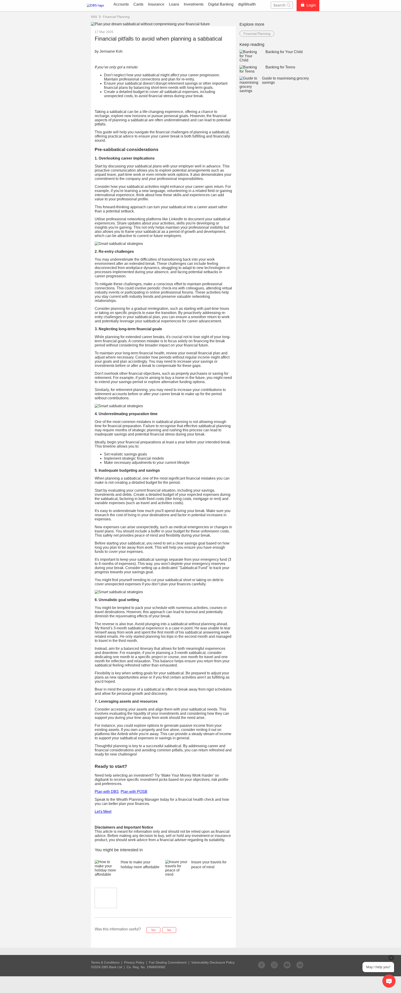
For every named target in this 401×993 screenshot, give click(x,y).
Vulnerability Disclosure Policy (213, 962)
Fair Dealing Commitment (168, 962)
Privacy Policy (134, 962)
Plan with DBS (107, 792)
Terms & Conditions (105, 962)
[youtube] (287, 964)
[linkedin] (299, 964)
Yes (153, 930)
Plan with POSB (134, 792)
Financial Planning (116, 17)
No (169, 930)
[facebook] (261, 964)
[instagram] (274, 964)
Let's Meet (103, 812)
